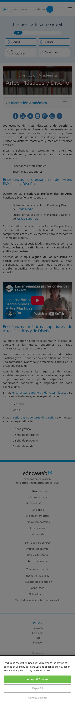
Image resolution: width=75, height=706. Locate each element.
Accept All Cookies (37, 679)
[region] (37, 680)
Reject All (37, 688)
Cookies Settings (37, 697)
